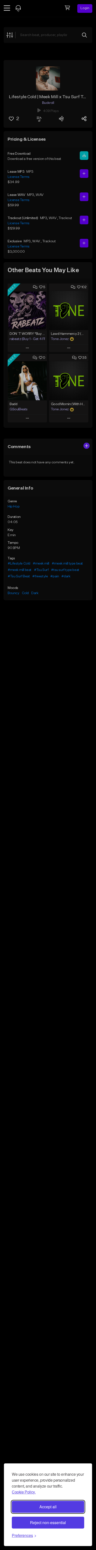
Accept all (48, 1507)
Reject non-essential (48, 1522)
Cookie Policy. (23, 1492)
